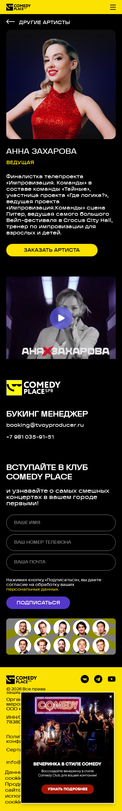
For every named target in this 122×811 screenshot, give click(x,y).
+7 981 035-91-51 (30, 437)
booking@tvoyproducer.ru (45, 425)
